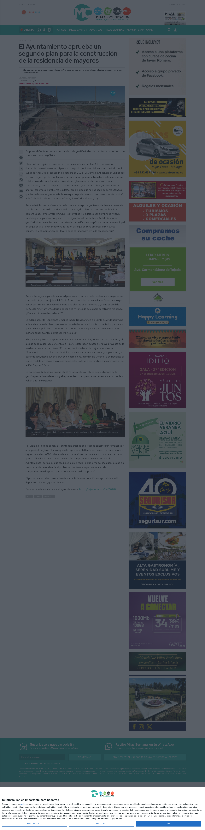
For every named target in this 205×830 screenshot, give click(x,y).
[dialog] (102, 808)
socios (23, 804)
